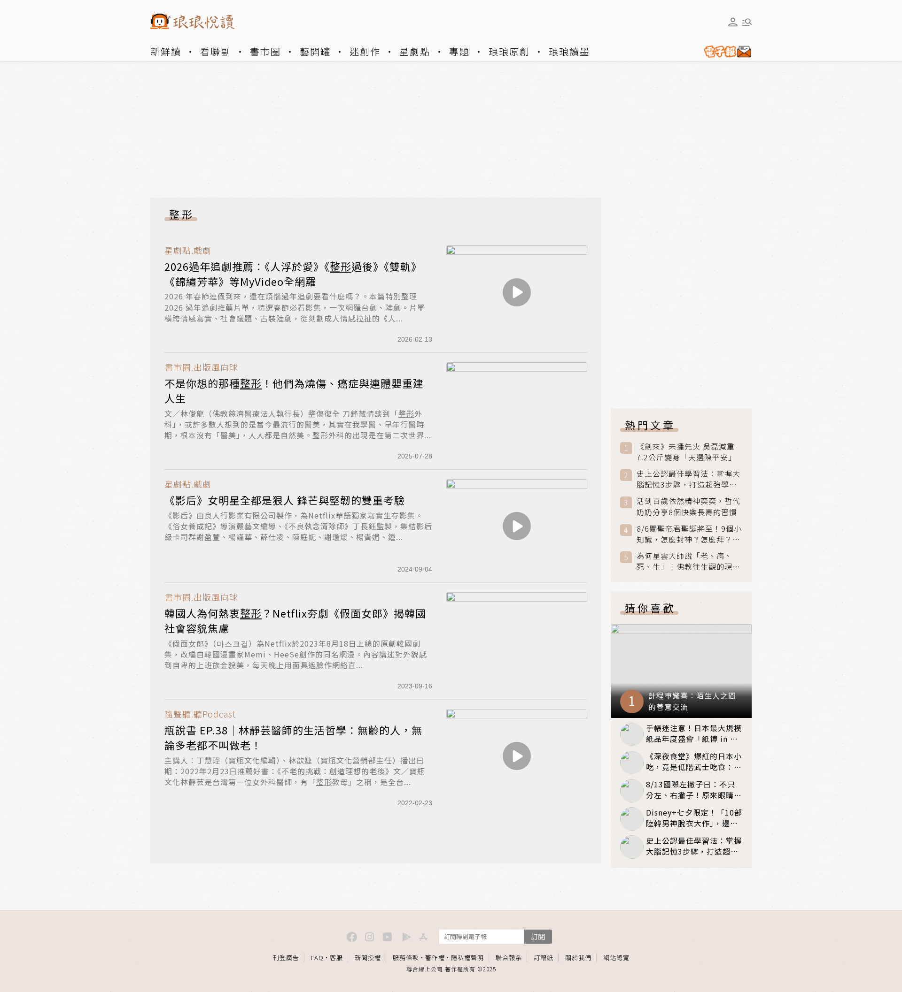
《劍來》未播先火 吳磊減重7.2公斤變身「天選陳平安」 (686, 452)
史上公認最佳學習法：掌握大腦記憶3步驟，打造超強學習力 (688, 479)
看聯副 (215, 51)
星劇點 (414, 51)
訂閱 (538, 936)
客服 (336, 957)
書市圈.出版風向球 (201, 367)
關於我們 (578, 957)
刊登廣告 (286, 957)
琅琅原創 (509, 51)
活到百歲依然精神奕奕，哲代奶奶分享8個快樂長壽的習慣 (688, 506)
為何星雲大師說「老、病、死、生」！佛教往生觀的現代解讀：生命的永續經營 (688, 561)
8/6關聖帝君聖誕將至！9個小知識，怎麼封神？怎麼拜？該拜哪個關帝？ (689, 534)
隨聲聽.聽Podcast (200, 714)
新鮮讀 (165, 51)
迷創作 (365, 51)
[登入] (733, 22)
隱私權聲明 (467, 957)
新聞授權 (368, 957)
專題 (459, 51)
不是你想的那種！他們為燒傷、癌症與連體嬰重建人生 (294, 390)
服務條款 (406, 957)
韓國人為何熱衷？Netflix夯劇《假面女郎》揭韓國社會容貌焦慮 (295, 620)
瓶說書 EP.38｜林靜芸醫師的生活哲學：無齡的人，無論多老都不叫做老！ (293, 737)
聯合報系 (509, 957)
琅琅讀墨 (569, 51)
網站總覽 (616, 957)
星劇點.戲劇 (187, 250)
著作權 (435, 957)
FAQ (317, 957)
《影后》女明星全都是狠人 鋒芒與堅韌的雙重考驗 (284, 499)
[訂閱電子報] (724, 52)
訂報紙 (543, 957)
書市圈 (265, 51)
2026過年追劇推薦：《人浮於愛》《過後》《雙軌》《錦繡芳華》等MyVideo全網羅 (293, 274)
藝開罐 (315, 51)
